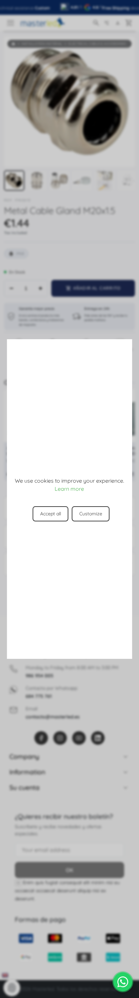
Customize (90, 514)
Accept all (50, 514)
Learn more (69, 488)
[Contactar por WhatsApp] (122, 981)
